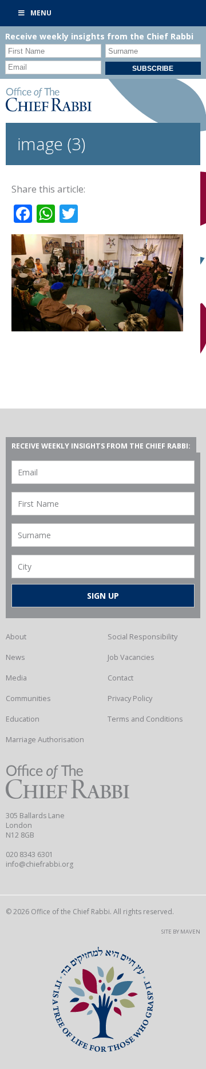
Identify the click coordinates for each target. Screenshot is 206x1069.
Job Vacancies (131, 657)
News (15, 657)
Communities (28, 698)
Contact (120, 677)
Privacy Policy (130, 698)
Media (16, 677)
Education (22, 719)
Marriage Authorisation (45, 739)
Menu (41, 13)
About (16, 636)
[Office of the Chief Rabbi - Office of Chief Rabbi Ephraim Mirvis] (49, 108)
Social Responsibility (142, 636)
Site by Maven (180, 931)
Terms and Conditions (145, 719)
